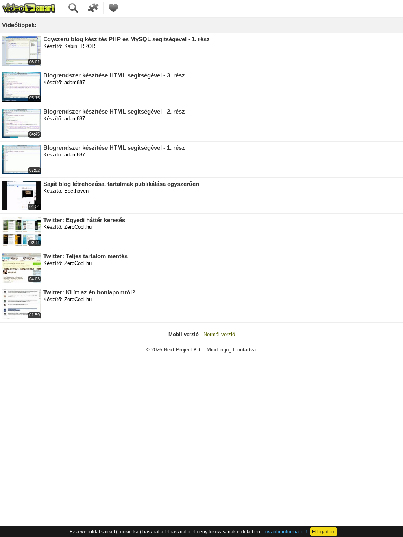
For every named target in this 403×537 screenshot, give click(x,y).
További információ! (285, 532)
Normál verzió (219, 334)
